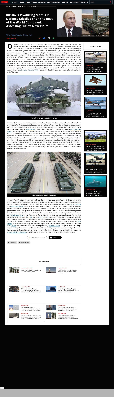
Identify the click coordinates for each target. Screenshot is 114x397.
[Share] (39, 38)
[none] (44, 294)
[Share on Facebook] (44, 38)
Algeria (13, 226)
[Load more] (44, 321)
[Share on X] (49, 38)
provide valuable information (17, 232)
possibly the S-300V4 (43, 217)
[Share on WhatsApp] (53, 38)
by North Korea (75, 204)
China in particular (17, 206)
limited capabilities (16, 215)
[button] (110, 2)
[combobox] (101, 2)
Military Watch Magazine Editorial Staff (19, 35)
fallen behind (30, 129)
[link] (25, 270)
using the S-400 (27, 217)
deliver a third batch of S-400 (29, 70)
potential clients (54, 226)
